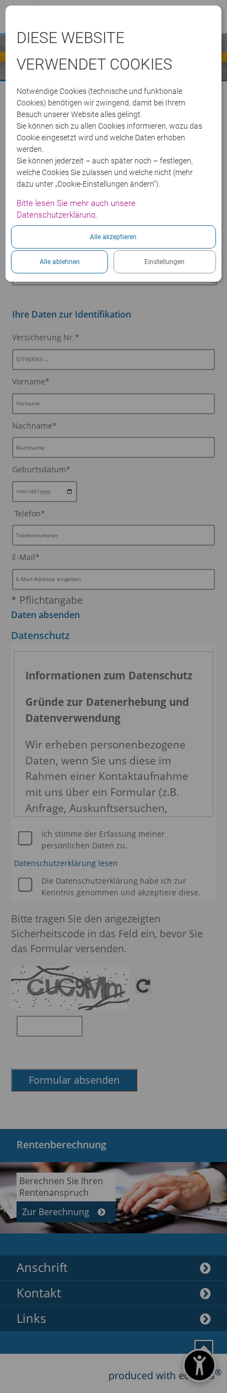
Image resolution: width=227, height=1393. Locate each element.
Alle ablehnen (60, 262)
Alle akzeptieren (113, 237)
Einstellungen (164, 262)
